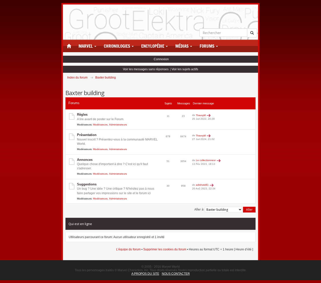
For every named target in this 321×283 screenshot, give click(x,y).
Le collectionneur (206, 160)
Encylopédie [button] (153, 46)
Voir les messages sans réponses (146, 69)
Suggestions (87, 184)
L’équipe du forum (128, 249)
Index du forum (77, 77)
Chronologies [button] (117, 46)
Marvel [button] (86, 46)
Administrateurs (118, 124)
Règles (82, 114)
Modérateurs (100, 124)
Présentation (87, 135)
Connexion (161, 59)
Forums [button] (207, 46)
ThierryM (201, 115)
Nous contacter (176, 273)
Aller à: (199, 209)
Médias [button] (182, 46)
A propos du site (145, 273)
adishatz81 (202, 184)
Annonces (85, 160)
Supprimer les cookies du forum (164, 249)
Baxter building (105, 77)
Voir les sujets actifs (185, 69)
